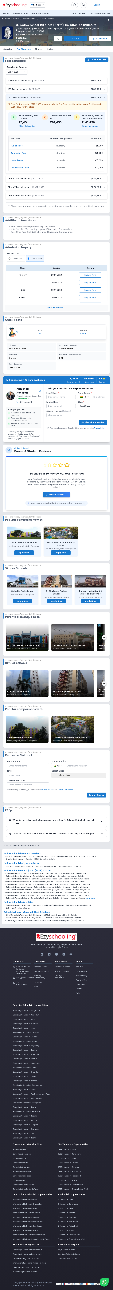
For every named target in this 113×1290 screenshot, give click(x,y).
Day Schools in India (66, 1250)
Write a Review (58, 494)
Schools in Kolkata (21, 1163)
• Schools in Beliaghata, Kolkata (18, 893)
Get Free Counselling (100, 13)
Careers (79, 989)
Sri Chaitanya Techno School (56, 592)
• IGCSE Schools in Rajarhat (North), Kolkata (65, 921)
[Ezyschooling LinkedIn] (42, 954)
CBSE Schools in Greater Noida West (73, 1189)
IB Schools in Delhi (65, 1199)
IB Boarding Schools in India (25, 1272)
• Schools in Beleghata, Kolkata (18, 890)
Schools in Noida (20, 1180)
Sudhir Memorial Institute (24, 542)
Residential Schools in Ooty (24, 1067)
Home (6, 13)
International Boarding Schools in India (29, 1263)
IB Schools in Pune (65, 1208)
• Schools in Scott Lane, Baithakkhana (48, 905)
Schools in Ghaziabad (22, 1171)
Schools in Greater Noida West (25, 1189)
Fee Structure (24, 49)
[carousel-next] (104, 637)
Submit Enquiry (96, 795)
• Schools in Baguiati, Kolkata (73, 873)
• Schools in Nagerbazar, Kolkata (70, 876)
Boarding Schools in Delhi (24, 1019)
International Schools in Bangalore (27, 1204)
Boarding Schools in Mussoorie (26, 1054)
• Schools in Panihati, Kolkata (78, 895)
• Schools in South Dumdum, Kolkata (73, 879)
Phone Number (85, 393)
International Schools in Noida (25, 1230)
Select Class (58, 770)
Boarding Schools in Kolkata (25, 1037)
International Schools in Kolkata (26, 1213)
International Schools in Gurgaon (27, 1217)
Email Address (53, 402)
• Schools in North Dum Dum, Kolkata (70, 882)
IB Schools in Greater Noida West (71, 1239)
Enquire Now (90, 275)
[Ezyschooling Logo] (15, 5)
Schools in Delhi (19, 1149)
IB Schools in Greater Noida (69, 1235)
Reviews (51, 49)
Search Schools (40, 967)
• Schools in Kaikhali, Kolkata (17, 873)
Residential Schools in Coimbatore (27, 1085)
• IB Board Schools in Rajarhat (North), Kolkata (62, 918)
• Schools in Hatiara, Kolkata (44, 876)
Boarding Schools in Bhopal (25, 1120)
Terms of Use (81, 980)
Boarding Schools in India (69, 1254)
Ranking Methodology (39, 976)
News (36, 986)
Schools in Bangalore (22, 1154)
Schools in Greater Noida (23, 1184)
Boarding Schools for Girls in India (27, 1250)
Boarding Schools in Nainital (25, 1050)
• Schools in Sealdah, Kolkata (72, 898)
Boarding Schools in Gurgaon (25, 1124)
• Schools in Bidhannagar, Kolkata (19, 884)
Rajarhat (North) (29, 19)
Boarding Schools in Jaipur (24, 1076)
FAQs (78, 993)
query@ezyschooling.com (23, 978)
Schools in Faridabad (22, 1176)
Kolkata (16, 19)
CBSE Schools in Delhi (67, 1149)
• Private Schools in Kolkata (45, 866)
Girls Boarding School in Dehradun (27, 1267)
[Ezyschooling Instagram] (56, 954)
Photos (38, 49)
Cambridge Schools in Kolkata (19, 859)
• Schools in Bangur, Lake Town (18, 905)
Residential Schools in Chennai (26, 1032)
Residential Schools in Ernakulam (27, 1111)
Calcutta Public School (22, 591)
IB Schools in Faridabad (68, 1226)
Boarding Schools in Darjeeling (26, 1045)
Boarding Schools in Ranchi (25, 1081)
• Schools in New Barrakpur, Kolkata (75, 884)
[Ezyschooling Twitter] (63, 954)
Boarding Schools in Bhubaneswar (27, 1098)
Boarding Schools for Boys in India (27, 1254)
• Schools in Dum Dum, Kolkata (18, 876)
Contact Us (80, 984)
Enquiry (76, 38)
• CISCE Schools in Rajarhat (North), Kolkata (23, 918)
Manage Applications (60, 976)
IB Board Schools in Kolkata (85, 856)
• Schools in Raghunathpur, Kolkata (45, 873)
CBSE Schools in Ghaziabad (69, 1171)
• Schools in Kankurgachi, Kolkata (47, 887)
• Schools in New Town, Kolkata (18, 882)
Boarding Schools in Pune (24, 1028)
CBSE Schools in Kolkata (16, 856)
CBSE (20, 34)
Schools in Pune (19, 1158)
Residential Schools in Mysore (25, 1041)
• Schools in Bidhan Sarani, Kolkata (48, 893)
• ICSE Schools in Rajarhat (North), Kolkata (59, 915)
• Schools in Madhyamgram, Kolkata (47, 890)
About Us (79, 967)
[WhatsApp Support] (104, 1282)
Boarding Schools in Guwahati (26, 1129)
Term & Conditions (65, 790)
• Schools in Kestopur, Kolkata (17, 879)
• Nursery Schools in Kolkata (69, 866)
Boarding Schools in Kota (23, 1133)
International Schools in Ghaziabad (28, 1221)
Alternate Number (58, 411)
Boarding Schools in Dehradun (26, 1015)
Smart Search (78, 13)
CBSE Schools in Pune (67, 1158)
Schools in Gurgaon (21, 1167)
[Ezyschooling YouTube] (70, 954)
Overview (8, 49)
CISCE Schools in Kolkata (61, 856)
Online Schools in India (67, 1258)
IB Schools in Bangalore (68, 1204)
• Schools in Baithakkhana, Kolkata (44, 898)
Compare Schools (41, 971)
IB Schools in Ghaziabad (68, 1221)
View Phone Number (95, 422)
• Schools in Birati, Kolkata (42, 882)
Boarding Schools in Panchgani (26, 1063)
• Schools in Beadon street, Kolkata (50, 895)
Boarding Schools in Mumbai (25, 1023)
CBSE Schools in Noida (67, 1180)
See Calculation (28, 126)
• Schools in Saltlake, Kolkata (47, 884)
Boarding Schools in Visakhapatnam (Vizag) (32, 1094)
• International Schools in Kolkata (19, 866)
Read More (90, 898)
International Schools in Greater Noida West (31, 1239)
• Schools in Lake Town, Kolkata (44, 879)
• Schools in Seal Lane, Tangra (17, 908)
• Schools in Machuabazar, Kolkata (19, 895)
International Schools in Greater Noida (29, 1235)
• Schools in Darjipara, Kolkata (76, 893)
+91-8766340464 (21, 983)
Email (10, 770)
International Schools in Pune (25, 1208)
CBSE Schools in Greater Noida (70, 1184)
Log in (97, 4)
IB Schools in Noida (66, 1230)
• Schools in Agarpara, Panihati (78, 905)
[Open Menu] (108, 5)
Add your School (62, 971)
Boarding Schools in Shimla (25, 1059)
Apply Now (24, 552)
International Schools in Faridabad (27, 1226)
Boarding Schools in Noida (24, 1107)
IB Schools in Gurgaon (67, 1217)
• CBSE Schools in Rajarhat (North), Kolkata (23, 915)
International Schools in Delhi (25, 1199)
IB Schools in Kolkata (66, 1213)
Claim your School (63, 967)
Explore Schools (20, 13)
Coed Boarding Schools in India (26, 1258)
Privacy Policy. (47, 790)
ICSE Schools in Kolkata (38, 856)
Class (81, 402)
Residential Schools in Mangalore (27, 1103)
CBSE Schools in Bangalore (69, 1154)
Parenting (38, 982)
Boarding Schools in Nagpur (25, 1116)
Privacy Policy (99, 428)
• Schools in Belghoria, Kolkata (75, 887)
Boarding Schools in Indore (24, 1089)
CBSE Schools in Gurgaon (68, 1167)
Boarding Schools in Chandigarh (27, 1072)
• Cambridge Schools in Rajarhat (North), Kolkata (25, 921)
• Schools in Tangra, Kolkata (17, 898)
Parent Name (52, 393)
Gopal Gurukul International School (61, 544)
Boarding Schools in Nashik (24, 1138)
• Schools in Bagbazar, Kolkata (77, 890)
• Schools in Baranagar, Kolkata (18, 887)
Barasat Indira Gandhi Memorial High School (90, 592)
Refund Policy (81, 975)
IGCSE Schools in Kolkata (44, 859)
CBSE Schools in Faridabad (69, 1176)
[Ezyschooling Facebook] (49, 954)
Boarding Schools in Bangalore (26, 1010)
